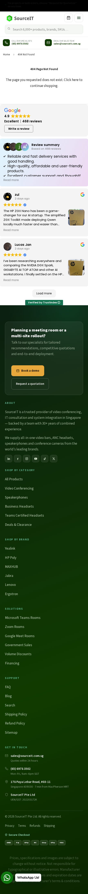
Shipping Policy (16, 714)
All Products (14, 479)
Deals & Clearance (18, 524)
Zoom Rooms (14, 626)
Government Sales (18, 645)
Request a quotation (30, 384)
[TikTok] (44, 458)
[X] (53, 458)
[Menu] (78, 18)
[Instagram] (26, 458)
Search (10, 705)
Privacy (9, 826)
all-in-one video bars (36, 437)
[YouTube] (35, 458)
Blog (8, 696)
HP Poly (10, 557)
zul (17, 194)
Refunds (34, 826)
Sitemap (11, 732)
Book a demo (30, 370)
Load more (44, 293)
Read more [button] (11, 180)
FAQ (8, 687)
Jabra (9, 575)
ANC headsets (62, 437)
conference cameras (49, 443)
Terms (22, 826)
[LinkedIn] (8, 458)
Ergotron (11, 594)
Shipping (49, 826)
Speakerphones (16, 497)
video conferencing (67, 412)
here (75, 79)
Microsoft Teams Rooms (23, 617)
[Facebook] (17, 458)
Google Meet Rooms (20, 636)
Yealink (10, 548)
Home (6, 54)
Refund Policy (15, 723)
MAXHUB (11, 566)
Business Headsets (19, 506)
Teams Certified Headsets (24, 515)
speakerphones (16, 443)
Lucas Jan (23, 245)
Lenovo (10, 584)
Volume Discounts (18, 654)
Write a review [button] (18, 129)
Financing (12, 663)
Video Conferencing (19, 488)
